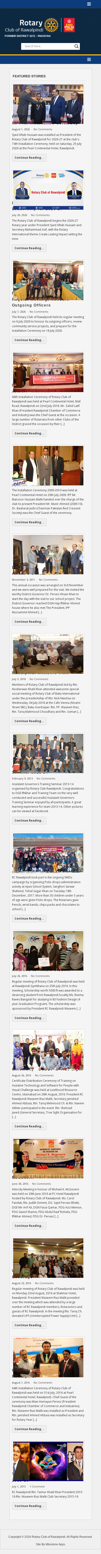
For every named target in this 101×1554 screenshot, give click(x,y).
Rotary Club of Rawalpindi (48, 1536)
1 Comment (37, 1486)
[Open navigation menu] (89, 4)
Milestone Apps (55, 1544)
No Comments (43, 129)
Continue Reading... (29, 158)
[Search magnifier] (76, 46)
